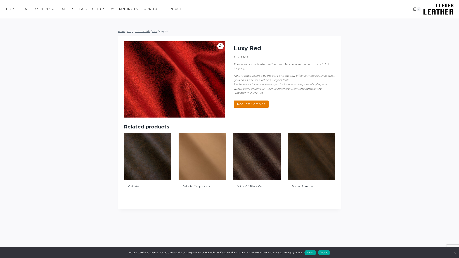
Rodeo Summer (302, 186)
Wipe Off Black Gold (250, 186)
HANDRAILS (128, 9)
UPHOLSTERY (102, 9)
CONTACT (173, 9)
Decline (324, 252)
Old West (134, 186)
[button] (220, 46)
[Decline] (454, 252)
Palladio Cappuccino (196, 186)
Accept (310, 252)
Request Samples (251, 104)
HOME (11, 9)
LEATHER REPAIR (72, 9)
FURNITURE (152, 9)
